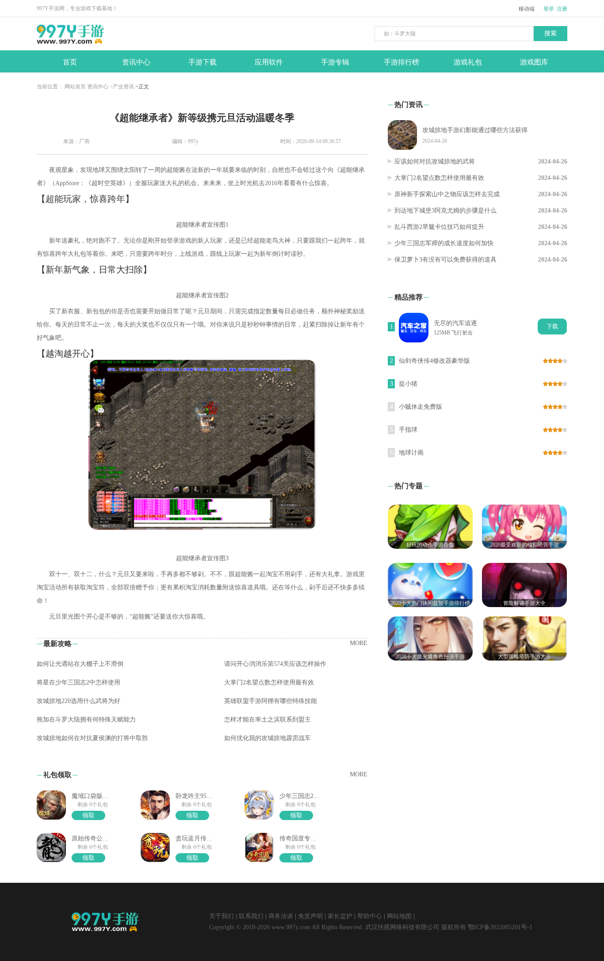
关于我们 (221, 916)
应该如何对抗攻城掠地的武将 (434, 161)
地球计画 (411, 452)
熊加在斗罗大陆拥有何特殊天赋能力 (86, 719)
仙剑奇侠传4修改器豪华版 (434, 360)
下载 (552, 326)
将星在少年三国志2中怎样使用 (78, 682)
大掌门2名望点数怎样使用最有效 (269, 682)
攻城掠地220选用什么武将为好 (78, 701)
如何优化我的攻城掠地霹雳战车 (267, 738)
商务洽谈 (280, 916)
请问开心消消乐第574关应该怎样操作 (275, 664)
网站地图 (399, 916)
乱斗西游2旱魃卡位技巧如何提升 (439, 227)
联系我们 (251, 916)
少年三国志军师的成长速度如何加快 (443, 243)
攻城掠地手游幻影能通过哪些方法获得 (475, 130)
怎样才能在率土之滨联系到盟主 (267, 719)
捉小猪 (408, 383)
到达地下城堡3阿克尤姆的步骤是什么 (445, 210)
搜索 (550, 33)
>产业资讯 (122, 87)
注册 (562, 9)
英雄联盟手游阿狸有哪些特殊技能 (270, 701)
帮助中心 (369, 916)
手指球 (408, 429)
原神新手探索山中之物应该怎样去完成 (447, 194)
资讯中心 (97, 87)
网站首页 (75, 87)
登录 (548, 9)
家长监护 (340, 916)
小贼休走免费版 (420, 406)
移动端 (527, 9)
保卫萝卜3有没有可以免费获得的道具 (445, 259)
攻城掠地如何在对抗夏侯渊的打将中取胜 (92, 738)
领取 (88, 815)
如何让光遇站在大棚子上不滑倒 (80, 664)
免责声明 (310, 916)
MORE (358, 643)
